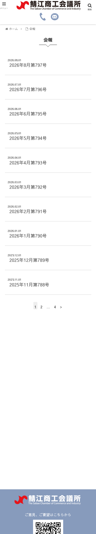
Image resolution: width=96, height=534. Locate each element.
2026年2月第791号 (28, 211)
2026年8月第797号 (28, 65)
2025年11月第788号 (29, 285)
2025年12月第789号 (29, 260)
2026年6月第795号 (28, 114)
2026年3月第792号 (28, 187)
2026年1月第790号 (28, 236)
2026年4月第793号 (28, 163)
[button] (87, 419)
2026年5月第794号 (28, 138)
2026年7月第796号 (28, 89)
